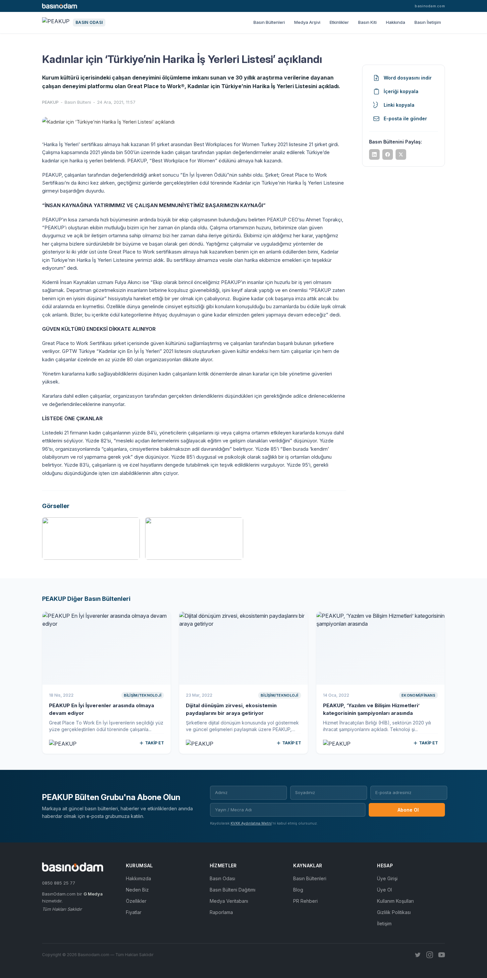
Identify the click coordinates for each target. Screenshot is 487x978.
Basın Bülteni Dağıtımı (232, 889)
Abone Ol (408, 810)
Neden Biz (137, 889)
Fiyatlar (133, 912)
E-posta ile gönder (405, 118)
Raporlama (221, 912)
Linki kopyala (399, 105)
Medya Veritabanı (229, 901)
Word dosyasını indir (408, 78)
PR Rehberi (305, 901)
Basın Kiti (367, 22)
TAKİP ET (154, 742)
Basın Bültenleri (269, 22)
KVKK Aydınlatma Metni (251, 823)
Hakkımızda (138, 878)
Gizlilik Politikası (394, 912)
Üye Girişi (387, 878)
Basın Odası (222, 878)
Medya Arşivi (307, 22)
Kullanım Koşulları (395, 901)
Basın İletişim (427, 22)
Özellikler (136, 901)
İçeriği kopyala (401, 91)
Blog (298, 889)
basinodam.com (430, 6)
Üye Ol (384, 889)
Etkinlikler (339, 22)
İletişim (384, 923)
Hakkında (395, 22)
